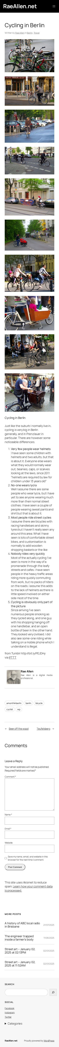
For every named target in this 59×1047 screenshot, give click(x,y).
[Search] (53, 992)
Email (8, 828)
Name (8, 814)
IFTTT (13, 657)
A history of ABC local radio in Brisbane (22, 925)
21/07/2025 (48, 924)
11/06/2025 (49, 937)
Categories (15, 1023)
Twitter (8, 1016)
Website (9, 842)
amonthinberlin (13, 703)
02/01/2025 (48, 950)
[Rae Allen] (14, 683)
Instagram (10, 1012)
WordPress (49, 1040)
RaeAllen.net (20, 6)
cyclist (9, 709)
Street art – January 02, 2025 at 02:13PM (20, 950)
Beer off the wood (18, 728)
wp (18, 709)
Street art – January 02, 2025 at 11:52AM (20, 963)
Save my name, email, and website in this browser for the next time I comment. (28, 858)
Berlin (29, 32)
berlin (28, 703)
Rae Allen (19, 32)
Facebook (9, 1008)
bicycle (39, 703)
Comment (10, 776)
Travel (36, 32)
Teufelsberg (43, 728)
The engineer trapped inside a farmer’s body (19, 938)
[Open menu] (54, 6)
